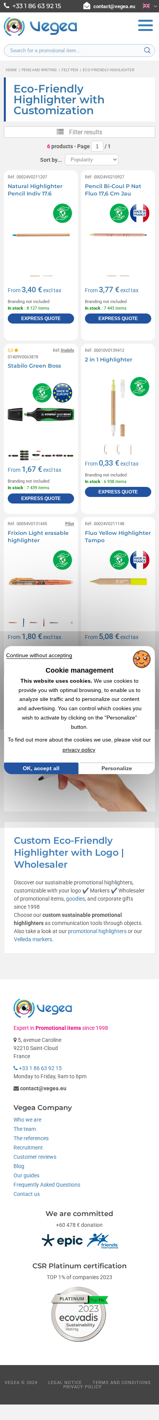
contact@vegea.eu (114, 6)
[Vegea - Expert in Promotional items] (40, 35)
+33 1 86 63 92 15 (40, 1068)
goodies (75, 899)
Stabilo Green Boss (34, 365)
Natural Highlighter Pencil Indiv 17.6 (35, 190)
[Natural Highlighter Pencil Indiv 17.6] (41, 235)
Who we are (27, 1120)
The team (25, 1129)
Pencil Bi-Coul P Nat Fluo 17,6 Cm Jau (113, 190)
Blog (19, 1166)
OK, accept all (41, 768)
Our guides (26, 1175)
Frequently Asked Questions (47, 1185)
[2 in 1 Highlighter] (118, 408)
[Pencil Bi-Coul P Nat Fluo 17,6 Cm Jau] (118, 235)
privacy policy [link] (79, 750)
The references (31, 1138)
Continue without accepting (39, 655)
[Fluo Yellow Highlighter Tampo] (118, 581)
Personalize (116, 768)
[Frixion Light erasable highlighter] (41, 581)
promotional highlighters (97, 931)
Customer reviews (35, 1157)
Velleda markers (33, 939)
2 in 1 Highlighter (108, 359)
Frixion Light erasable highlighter (38, 536)
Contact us (27, 1194)
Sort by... (51, 160)
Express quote (41, 318)
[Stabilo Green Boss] (41, 414)
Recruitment (28, 1147)
